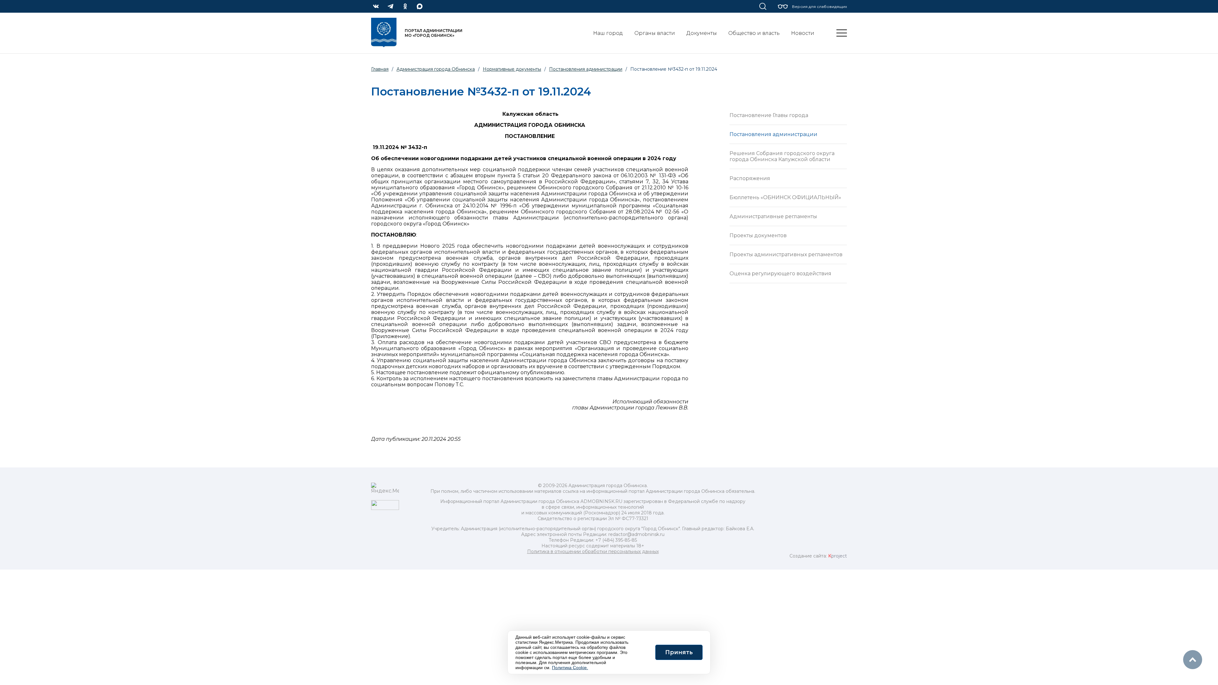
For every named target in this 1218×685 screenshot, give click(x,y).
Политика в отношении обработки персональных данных (593, 551)
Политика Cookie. (570, 667)
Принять (679, 652)
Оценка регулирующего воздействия (780, 274)
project (837, 556)
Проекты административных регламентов (786, 254)
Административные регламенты (773, 216)
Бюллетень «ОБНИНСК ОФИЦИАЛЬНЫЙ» (785, 197)
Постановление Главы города (769, 115)
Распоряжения (750, 178)
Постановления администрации (773, 134)
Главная (380, 69)
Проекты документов (758, 235)
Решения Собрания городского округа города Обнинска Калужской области (782, 156)
